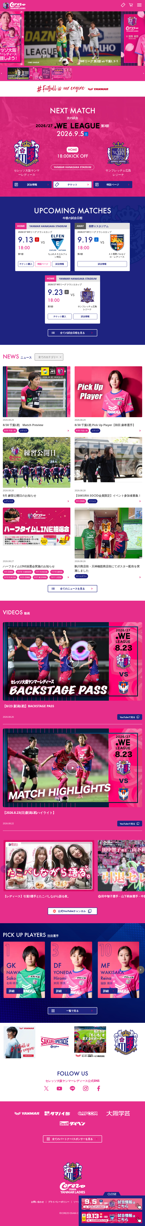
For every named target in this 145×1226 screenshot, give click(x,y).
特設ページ (42, 263)
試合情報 (60, 263)
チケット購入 (25, 263)
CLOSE (112, 1194)
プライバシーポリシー (58, 1201)
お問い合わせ (37, 1201)
